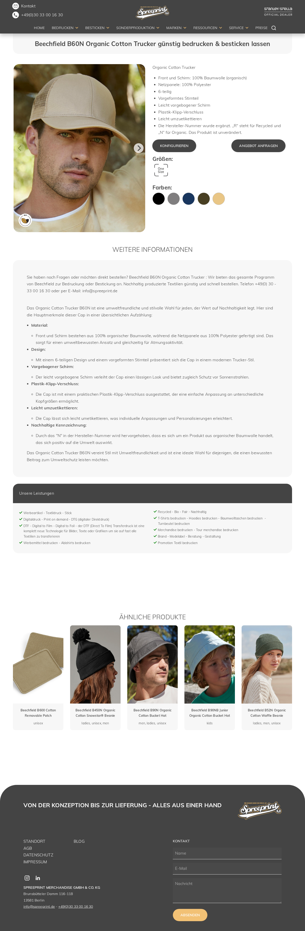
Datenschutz (38, 854)
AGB (27, 848)
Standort (34, 841)
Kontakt (28, 5)
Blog (79, 841)
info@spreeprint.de (39, 906)
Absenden (190, 915)
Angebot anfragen (258, 145)
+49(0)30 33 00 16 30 (42, 14)
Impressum (35, 861)
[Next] (139, 148)
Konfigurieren (174, 145)
